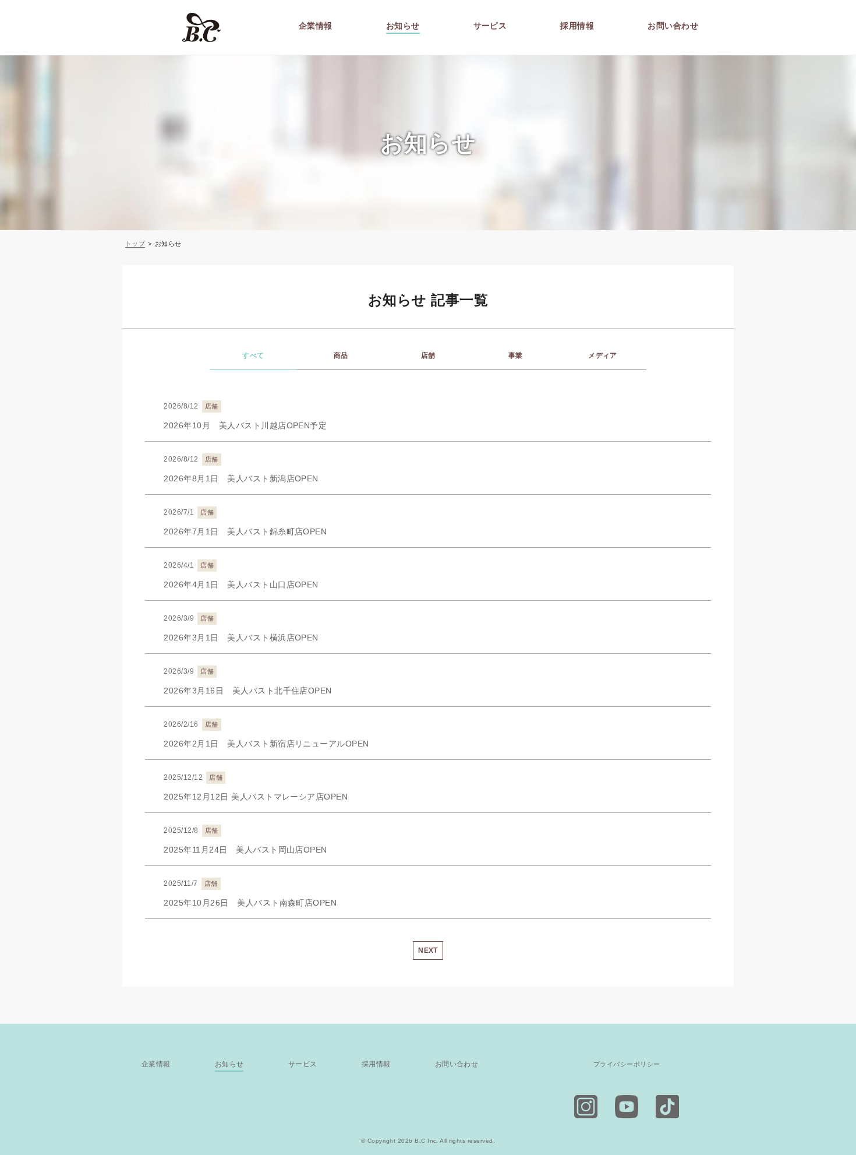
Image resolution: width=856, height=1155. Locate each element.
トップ (135, 243)
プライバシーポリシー (626, 1064)
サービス (490, 26)
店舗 (428, 355)
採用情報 (577, 26)
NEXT (428, 950)
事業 (515, 355)
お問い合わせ (673, 26)
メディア (602, 355)
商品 (341, 355)
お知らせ (403, 26)
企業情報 (316, 26)
